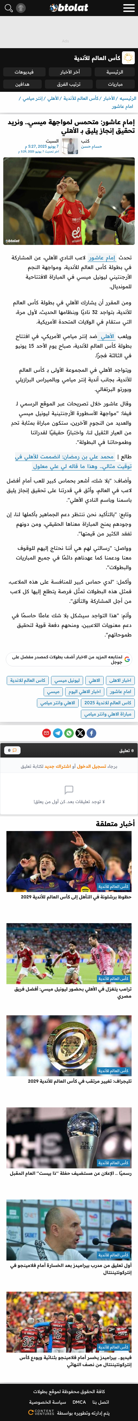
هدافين (22, 84)
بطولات (40, 1391)
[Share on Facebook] (91, 733)
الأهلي (106, 336)
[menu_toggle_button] (129, 8)
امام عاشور (120, 691)
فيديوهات (24, 72)
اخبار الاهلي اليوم (85, 691)
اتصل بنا (100, 1402)
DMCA (79, 1402)
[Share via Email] (46, 733)
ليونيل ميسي (67, 680)
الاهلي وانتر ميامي (57, 703)
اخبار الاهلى (120, 680)
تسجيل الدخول (91, 766)
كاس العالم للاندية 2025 (107, 703)
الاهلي (94, 680)
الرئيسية (115, 72)
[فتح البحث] (8, 8)
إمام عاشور (102, 257)
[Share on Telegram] (58, 733)
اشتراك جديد (58, 766)
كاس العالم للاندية (27, 680)
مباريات (115, 84)
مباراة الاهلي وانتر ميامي (107, 714)
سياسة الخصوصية (47, 1402)
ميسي (53, 691)
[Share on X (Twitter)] (80, 733)
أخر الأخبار (70, 72)
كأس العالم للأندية (113, 886)
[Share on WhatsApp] (69, 733)
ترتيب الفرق (69, 84)
